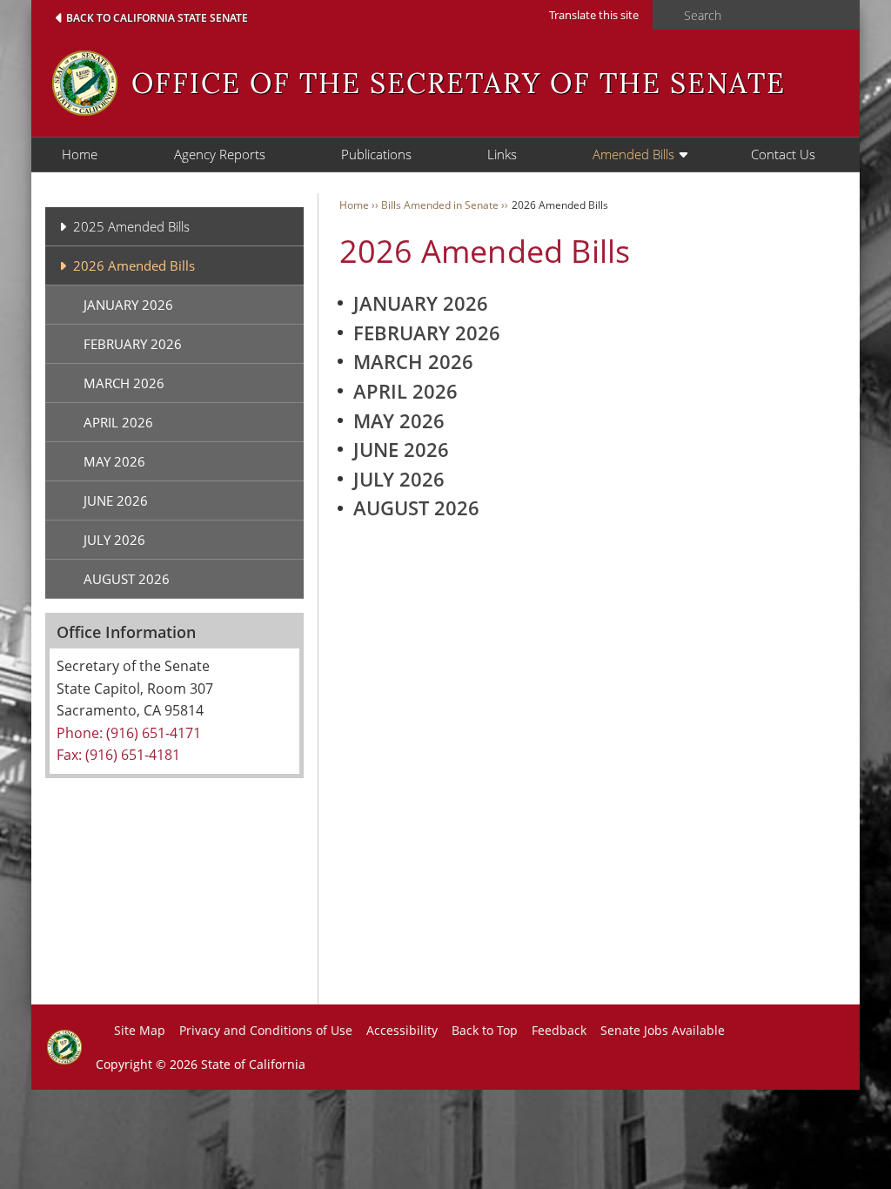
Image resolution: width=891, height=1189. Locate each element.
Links (502, 154)
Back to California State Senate (157, 17)
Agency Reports (219, 154)
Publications (376, 154)
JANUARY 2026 (128, 304)
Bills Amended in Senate (440, 205)
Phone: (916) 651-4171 (129, 732)
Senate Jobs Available (662, 1030)
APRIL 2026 (118, 422)
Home (79, 154)
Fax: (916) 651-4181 (118, 754)
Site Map (139, 1030)
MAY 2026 (114, 461)
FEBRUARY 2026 (133, 344)
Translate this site (594, 15)
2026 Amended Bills (134, 265)
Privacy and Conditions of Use (265, 1030)
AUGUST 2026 (127, 579)
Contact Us (783, 154)
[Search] (663, 16)
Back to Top (485, 1030)
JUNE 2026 (116, 500)
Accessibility (402, 1030)
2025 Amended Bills (131, 226)
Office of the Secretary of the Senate (458, 83)
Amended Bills (633, 154)
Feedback (559, 1030)
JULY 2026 (114, 539)
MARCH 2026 (124, 383)
